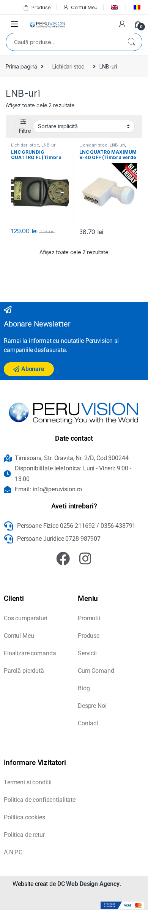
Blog (84, 688)
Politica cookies (24, 817)
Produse (41, 7)
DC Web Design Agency (88, 883)
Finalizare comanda (30, 653)
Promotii (89, 618)
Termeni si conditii (28, 782)
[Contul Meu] (122, 24)
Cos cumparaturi (25, 618)
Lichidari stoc (68, 66)
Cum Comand (96, 670)
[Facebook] (63, 559)
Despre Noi (92, 705)
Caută (131, 42)
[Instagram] (85, 559)
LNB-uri (49, 145)
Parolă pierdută (24, 670)
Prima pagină (21, 66)
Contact (88, 723)
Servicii (87, 653)
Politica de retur (24, 834)
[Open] (14, 24)
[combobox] (63, 42)
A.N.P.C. (14, 852)
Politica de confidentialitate (40, 799)
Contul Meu (84, 7)
